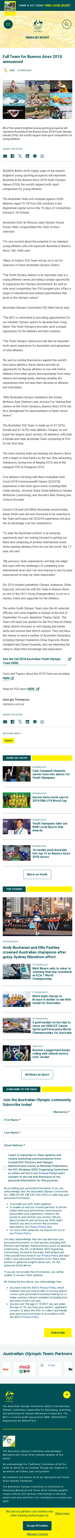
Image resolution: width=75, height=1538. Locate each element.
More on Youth (37, 874)
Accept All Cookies (37, 1526)
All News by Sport (37, 1074)
